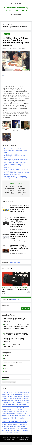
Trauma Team (25, 430)
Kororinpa (15, 396)
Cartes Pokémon (6, 392)
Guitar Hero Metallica (19, 392)
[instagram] (14, 4)
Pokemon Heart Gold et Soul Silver (19, 404)
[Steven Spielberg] (16, 124)
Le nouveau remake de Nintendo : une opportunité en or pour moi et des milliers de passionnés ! (15, 339)
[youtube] (20, 4)
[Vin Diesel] (6, 137)
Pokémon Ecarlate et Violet (7, 406)
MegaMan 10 (12, 400)
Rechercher (5, 305)
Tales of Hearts (19, 413)
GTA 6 (12, 392)
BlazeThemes (24, 439)
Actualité (6, 34)
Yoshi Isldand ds (17, 432)
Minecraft (17, 400)
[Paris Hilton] (25, 125)
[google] (18, 4)
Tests (5, 371)
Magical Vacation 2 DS (10, 398)
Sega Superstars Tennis (16, 409)
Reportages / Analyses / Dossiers (18, 287)
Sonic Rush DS (16, 411)
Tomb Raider (6, 426)
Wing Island (4, 432)
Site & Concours (8, 365)
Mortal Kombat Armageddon (19, 402)
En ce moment (5, 287)
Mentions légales (25, 437)
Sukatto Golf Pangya (10, 413)
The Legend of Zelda (13, 415)
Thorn (26, 424)
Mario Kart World (20, 398)
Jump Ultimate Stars (18, 394)
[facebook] (12, 4)
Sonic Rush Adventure (8, 411)
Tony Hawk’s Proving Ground (13, 428)
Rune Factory (14, 407)
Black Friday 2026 (15, 262)
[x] (16, 4)
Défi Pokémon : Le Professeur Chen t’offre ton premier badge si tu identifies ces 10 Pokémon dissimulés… (16, 319)
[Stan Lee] (6, 125)
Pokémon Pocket (17, 406)
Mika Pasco (6, 48)
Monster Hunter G (8, 402)
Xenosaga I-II (10, 432)
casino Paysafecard (9, 439)
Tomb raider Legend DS (15, 426)
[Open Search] (27, 19)
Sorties (6, 368)
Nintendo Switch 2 (16, 299)
